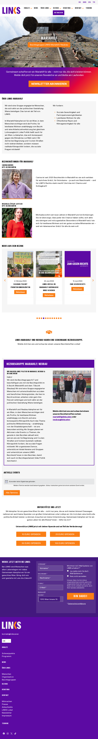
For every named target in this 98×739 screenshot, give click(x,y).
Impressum (7, 715)
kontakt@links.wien (10, 634)
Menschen (6, 674)
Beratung (6, 690)
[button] (37, 318)
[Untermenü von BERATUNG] (68, 8)
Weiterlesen (20, 292)
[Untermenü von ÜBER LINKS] (45, 8)
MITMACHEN (58, 13)
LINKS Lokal (7, 710)
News (4, 662)
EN (89, 2)
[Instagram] (8, 733)
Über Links (6, 668)
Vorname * (42, 564)
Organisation (8, 677)
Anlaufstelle (7, 707)
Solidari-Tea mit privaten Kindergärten (20, 285)
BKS (84, 2)
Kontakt (5, 695)
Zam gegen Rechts (77, 284)
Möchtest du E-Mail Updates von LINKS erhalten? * (80, 567)
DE (80, 2)
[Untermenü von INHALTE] (28, 8)
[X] (11, 733)
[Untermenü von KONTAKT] (79, 8)
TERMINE (89, 8)
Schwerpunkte (8, 653)
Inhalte (5, 647)
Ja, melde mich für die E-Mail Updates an (79, 572)
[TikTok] (15, 733)
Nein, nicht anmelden (78, 576)
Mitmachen (7, 701)
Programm (6, 656)
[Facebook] (4, 733)
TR (94, 2)
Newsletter (7, 713)
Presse (5, 704)
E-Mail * (41, 583)
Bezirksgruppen (9, 680)
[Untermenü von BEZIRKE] (57, 8)
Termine (5, 723)
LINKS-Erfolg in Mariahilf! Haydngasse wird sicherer (48, 287)
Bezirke (5, 684)
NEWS (36, 8)
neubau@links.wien (61, 420)
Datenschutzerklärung (77, 604)
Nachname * (42, 573)
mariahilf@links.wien (62, 417)
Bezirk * (41, 595)
